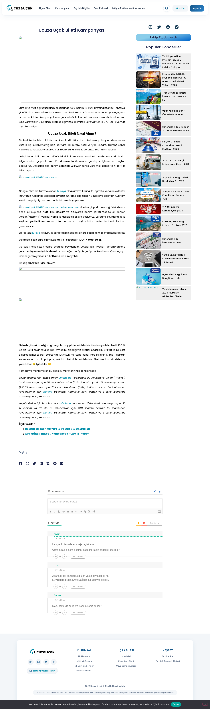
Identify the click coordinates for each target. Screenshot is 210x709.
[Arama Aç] (166, 8)
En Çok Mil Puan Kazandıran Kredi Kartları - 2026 (172, 145)
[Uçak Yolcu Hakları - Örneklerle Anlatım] (148, 112)
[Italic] (55, 511)
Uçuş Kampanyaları (126, 665)
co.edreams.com (67, 207)
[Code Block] (81, 511)
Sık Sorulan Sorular (84, 665)
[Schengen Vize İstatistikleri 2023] (148, 240)
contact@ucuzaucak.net (44, 671)
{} (89, 511)
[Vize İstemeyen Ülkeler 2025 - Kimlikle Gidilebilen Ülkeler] (148, 293)
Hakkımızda (84, 656)
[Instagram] (150, 27)
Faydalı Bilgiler (81, 8)
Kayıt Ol (197, 8)
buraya (61, 191)
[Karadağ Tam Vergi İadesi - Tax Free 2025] (148, 223)
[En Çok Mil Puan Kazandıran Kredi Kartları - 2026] (148, 145)
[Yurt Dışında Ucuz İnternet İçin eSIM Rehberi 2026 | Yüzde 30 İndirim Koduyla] (148, 61)
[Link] (85, 511)
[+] (93, 511)
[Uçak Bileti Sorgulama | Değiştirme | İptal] (148, 276)
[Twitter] (159, 27)
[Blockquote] (76, 511)
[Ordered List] (68, 511)
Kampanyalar (62, 8)
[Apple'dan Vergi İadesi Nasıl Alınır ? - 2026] (148, 179)
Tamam (176, 704)
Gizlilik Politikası (84, 670)
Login (159, 491)
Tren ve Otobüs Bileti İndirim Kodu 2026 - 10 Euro (174, 96)
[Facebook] (168, 27)
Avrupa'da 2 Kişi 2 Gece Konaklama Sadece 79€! (175, 195)
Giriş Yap (180, 8)
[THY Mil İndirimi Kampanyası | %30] (148, 209)
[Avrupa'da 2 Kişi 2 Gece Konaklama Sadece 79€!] (148, 195)
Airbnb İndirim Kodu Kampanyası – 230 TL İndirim (57, 433)
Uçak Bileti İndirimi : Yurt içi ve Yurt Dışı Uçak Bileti (57, 429)
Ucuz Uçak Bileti (126, 661)
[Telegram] (177, 27)
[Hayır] (205, 704)
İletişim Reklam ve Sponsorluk (128, 8)
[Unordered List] (72, 511)
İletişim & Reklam (84, 661)
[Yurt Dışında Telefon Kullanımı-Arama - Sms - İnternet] (148, 258)
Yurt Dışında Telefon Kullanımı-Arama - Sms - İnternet (175, 258)
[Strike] (63, 511)
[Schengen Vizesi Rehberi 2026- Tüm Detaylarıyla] (148, 128)
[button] (20, 463)
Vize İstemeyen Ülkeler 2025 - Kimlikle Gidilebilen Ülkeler (174, 293)
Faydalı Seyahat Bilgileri (168, 661)
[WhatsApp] (38, 662)
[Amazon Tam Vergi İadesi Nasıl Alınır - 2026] (148, 162)
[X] (46, 662)
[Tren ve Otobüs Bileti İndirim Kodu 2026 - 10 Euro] (148, 96)
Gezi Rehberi (101, 8)
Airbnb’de (65, 378)
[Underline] (59, 511)
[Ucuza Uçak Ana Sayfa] (42, 652)
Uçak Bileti (45, 8)
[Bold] (50, 511)
